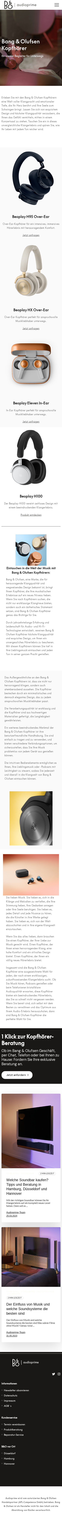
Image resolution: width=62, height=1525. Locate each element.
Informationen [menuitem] (9, 1383)
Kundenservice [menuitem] (9, 1417)
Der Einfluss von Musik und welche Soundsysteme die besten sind (28, 1308)
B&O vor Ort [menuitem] (8, 1446)
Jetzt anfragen (31, 235)
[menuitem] (16, 1390)
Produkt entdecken (31, 514)
